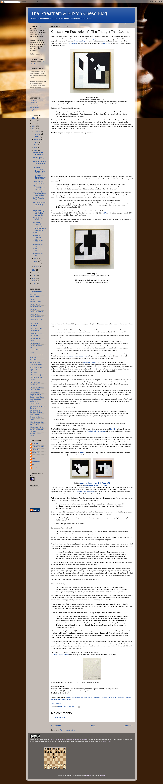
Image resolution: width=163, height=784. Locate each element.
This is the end (34, 415)
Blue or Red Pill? (35, 304)
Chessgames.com (36, 328)
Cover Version (34, 331)
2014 (34, 123)
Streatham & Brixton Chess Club (36, 101)
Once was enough (35, 375)
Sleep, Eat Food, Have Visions (38, 182)
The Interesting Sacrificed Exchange (36, 411)
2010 (34, 273)
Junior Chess (34, 360)
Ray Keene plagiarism (37, 387)
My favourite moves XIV (37, 223)
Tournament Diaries (36, 417)
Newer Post (56, 726)
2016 (34, 118)
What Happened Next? (37, 422)
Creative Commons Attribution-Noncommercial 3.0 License (68, 739)
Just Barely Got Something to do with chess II (39, 228)
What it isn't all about (38, 218)
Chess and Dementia (36, 316)
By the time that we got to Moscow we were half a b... (39, 205)
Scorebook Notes (35, 392)
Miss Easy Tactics (36, 367)
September (37, 139)
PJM (33, 456)
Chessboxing (34, 326)
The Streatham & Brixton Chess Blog (69, 13)
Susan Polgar (34, 404)
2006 (34, 284)
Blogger (102, 775)
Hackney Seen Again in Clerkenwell (112, 697)
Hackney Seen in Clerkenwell (90, 697)
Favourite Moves (35, 350)
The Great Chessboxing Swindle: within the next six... (39, 170)
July (35, 145)
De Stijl (112, 429)
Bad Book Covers (35, 302)
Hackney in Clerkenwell (73, 697)
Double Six (33, 341)
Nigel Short (33, 370)
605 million (33, 294)
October (36, 137)
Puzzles (32, 380)
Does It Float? (34, 336)
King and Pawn (35, 362)
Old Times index (38, 233)
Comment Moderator (38, 446)
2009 (34, 275)
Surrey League (34, 107)
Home (92, 726)
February (37, 264)
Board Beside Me (35, 307)
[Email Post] (79, 707)
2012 (34, 129)
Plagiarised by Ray (36, 377)
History (32, 352)
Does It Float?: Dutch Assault (38, 158)
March (36, 261)
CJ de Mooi (33, 309)
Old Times (33, 372)
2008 (34, 278)
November (37, 134)
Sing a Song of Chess (37, 397)
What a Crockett (35, 424)
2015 (34, 121)
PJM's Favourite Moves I (38, 199)
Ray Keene (33, 385)
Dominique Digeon (80, 41)
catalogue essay (89, 362)
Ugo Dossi (95, 39)
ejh (33, 465)
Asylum (32, 299)
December (37, 131)
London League (35, 105)
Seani (34, 459)
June (35, 147)
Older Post (128, 726)
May (35, 150)
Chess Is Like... (35, 314)
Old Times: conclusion (37, 236)
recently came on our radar (78, 356)
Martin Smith (36, 452)
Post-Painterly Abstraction (96, 431)
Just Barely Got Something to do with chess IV (39, 177)
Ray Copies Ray (35, 382)
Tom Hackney (72, 43)
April (35, 258)
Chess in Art (34, 323)
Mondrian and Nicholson (85, 491)
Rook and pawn (35, 389)
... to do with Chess (36, 292)
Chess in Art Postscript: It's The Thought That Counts (38, 213)
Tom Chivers (36, 462)
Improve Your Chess (36, 355)
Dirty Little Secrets (36, 333)
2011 (34, 270)
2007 (34, 281)
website (82, 453)
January (36, 266)
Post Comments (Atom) (67, 730)
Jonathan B (35, 449)
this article (106, 43)
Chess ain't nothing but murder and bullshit (39, 163)
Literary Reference (36, 365)
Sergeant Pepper (35, 395)
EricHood (88, 775)
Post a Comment (59, 717)
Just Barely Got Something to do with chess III (39, 193)
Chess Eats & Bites (36, 311)
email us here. (107, 741)
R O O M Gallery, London (60, 654)
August (36, 142)
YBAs (105, 213)
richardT (34, 468)
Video (32, 420)
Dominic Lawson (35, 338)
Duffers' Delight (35, 343)
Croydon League (35, 110)
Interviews (33, 357)
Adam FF (35, 443)
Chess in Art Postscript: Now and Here (39, 187)
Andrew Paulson (35, 297)
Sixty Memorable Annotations (38, 153)
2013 (34, 126)
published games (109, 354)
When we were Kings (36, 427)
